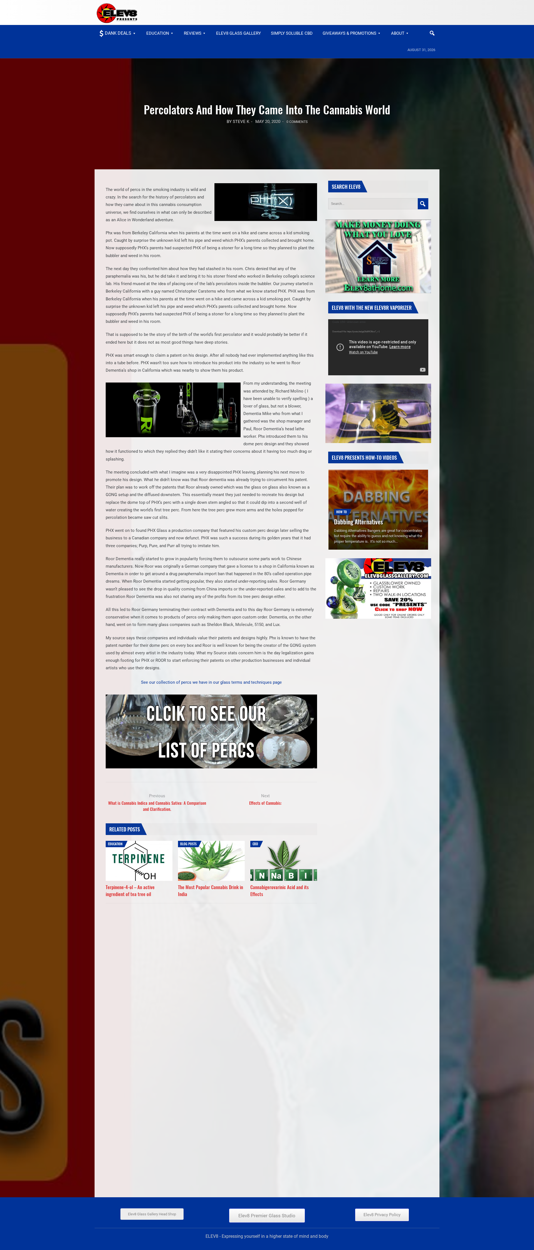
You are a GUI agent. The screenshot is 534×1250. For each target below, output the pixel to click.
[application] (378, 347)
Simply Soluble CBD (292, 33)
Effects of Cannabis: (265, 803)
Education (157, 33)
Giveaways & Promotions (349, 33)
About (397, 33)
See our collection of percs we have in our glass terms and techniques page (211, 682)
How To (341, 503)
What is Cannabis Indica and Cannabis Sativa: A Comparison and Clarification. (157, 806)
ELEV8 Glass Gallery (238, 33)
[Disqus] (211, 975)
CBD (255, 843)
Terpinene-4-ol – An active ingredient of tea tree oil (130, 890)
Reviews (192, 33)
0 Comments (297, 122)
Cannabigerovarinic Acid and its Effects (279, 890)
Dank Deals (118, 33)
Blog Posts (188, 843)
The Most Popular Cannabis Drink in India (210, 890)
